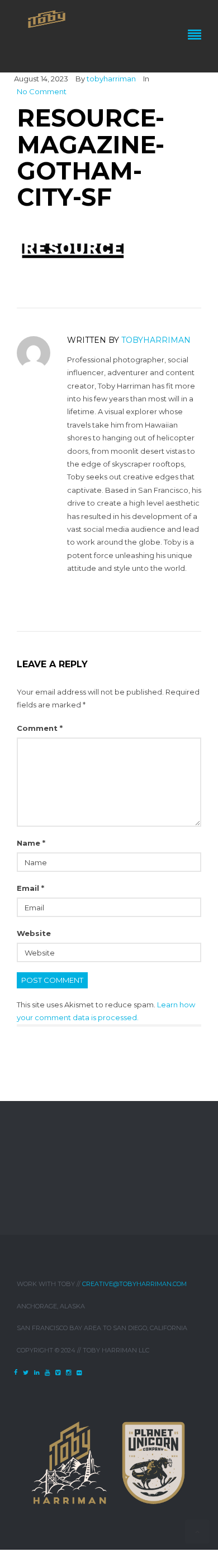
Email (30, 888)
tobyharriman (111, 78)
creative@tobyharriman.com (134, 1284)
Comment (40, 728)
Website (34, 933)
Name (31, 842)
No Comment (42, 91)
